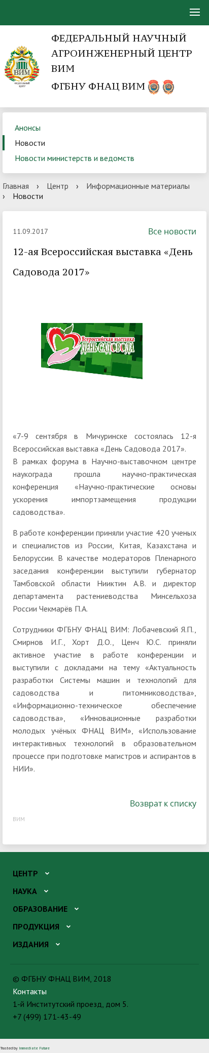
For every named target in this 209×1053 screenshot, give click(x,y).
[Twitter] (39, 803)
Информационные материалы (138, 186)
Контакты (30, 991)
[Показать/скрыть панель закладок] (18, 803)
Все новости (172, 231)
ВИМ (19, 819)
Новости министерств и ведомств (74, 158)
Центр (57, 186)
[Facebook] (29, 803)
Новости (30, 143)
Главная (16, 186)
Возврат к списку (163, 803)
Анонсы (28, 128)
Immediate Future (34, 1047)
